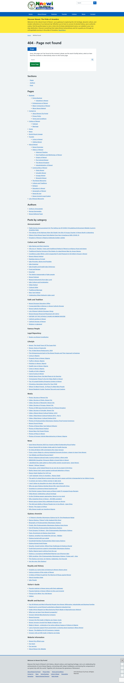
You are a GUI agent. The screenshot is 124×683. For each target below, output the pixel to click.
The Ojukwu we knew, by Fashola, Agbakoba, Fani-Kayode (48, 559)
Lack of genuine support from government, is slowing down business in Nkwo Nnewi (56, 628)
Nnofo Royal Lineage (36, 134)
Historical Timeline (42, 152)
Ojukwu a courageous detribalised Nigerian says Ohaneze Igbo (49, 553)
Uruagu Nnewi (40, 175)
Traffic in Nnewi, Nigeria (36, 361)
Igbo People (33, 580)
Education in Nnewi (39, 188)
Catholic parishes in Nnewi (37, 319)
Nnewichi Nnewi (41, 178)
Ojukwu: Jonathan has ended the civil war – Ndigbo (45, 535)
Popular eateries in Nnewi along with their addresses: (46, 588)
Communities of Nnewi (40, 168)
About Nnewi (42, 14)
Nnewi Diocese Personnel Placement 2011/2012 (44, 314)
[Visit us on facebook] (122, 664)
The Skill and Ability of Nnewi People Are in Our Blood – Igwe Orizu (50, 504)
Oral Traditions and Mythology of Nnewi (49, 155)
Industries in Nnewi (42, 100)
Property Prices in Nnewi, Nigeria (39, 358)
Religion (35, 186)
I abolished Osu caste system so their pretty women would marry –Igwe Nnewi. (54, 463)
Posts (31, 85)
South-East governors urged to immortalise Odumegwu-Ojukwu (49, 548)
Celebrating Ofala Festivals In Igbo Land (41, 295)
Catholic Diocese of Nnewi (37, 321)
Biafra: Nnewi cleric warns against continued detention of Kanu (49, 470)
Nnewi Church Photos (36, 423)
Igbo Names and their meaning (39, 246)
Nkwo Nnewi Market (39, 108)
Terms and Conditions (39, 119)
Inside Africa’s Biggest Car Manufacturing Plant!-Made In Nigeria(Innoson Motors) (55, 609)
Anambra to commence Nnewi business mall (43, 488)
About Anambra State (36, 577)
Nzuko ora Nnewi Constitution (39, 337)
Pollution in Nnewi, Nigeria (37, 363)
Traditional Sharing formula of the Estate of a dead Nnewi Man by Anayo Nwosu (55, 251)
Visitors (31, 596)
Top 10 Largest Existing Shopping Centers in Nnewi (45, 381)
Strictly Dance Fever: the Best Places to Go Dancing (45, 376)
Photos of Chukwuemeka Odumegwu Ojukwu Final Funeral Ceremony (51, 421)
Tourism (64, 14)
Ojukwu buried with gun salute (39, 538)
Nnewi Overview (38, 147)
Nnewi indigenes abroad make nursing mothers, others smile (48, 457)
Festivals (35, 124)
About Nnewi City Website (37, 649)
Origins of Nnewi (41, 157)
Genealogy (30, 676)
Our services (33, 646)
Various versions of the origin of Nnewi (41, 572)
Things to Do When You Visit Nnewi (40, 593)
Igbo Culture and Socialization (38, 282)
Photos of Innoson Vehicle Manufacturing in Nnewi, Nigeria (48, 436)
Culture (74, 14)
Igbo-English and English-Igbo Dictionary (42, 267)
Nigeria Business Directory (42, 676)
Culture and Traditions (40, 183)
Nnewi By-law (37, 193)
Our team (32, 644)
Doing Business (37, 98)
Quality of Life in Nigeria (37, 371)
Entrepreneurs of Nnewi (40, 103)
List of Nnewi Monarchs (36, 199)
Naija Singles (55, 676)
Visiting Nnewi (37, 142)
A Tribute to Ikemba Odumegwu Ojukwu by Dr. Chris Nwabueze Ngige (51, 517)
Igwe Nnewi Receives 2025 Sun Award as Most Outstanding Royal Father (52, 444)
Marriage (35, 126)
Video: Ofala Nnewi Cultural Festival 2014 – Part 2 (45, 415)
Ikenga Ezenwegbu (35, 211)
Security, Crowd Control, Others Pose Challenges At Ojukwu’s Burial (50, 546)
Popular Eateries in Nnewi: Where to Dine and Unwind (46, 591)
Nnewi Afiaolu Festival (36, 256)
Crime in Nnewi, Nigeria (36, 368)
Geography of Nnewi (39, 191)
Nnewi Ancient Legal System (42, 196)
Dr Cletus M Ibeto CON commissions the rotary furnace (46, 450)
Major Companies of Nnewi (41, 106)
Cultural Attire (33, 287)
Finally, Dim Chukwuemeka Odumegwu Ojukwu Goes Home (48, 525)
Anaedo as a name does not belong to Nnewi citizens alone (48, 570)
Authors (32, 83)
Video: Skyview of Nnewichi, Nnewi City (41, 403)
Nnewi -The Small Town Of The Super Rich (42, 345)
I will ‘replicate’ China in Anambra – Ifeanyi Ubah (44, 475)
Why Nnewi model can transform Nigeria (42, 509)
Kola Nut (32, 272)
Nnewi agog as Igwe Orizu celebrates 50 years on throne (47, 501)
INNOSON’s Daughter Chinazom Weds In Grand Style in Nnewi (49, 460)
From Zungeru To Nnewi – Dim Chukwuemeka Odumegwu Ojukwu (50, 530)
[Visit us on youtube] (122, 675)
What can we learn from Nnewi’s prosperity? (43, 612)
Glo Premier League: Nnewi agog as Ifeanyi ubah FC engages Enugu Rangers (53, 491)
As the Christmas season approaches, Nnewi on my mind (47, 496)
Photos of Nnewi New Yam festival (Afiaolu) (43, 426)
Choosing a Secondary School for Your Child (43, 384)
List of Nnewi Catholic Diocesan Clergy (41, 311)
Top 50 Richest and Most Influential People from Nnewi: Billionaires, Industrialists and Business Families (61, 604)
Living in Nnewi (37, 139)
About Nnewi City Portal (40, 113)
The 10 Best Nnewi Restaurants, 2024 (41, 350)
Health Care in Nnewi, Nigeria (38, 366)
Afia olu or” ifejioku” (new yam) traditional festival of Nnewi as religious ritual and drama (58, 249)
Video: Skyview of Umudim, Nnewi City (41, 410)
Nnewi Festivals (34, 277)
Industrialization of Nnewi (44, 165)
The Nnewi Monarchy (39, 180)
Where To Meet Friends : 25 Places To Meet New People (47, 386)
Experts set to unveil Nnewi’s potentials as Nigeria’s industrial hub (50, 607)
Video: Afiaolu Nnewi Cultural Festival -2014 (43, 413)
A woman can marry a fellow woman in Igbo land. (45, 481)
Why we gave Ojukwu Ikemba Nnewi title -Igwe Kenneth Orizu (49, 486)
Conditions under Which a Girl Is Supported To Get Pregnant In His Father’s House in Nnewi (58, 254)
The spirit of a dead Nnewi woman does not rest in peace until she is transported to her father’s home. (61, 478)
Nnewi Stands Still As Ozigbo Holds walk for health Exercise (48, 447)
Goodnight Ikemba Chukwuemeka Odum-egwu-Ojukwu (47, 541)
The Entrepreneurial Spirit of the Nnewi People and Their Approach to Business (54, 353)
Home (31, 14)
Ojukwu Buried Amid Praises (38, 543)
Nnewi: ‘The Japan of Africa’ (38, 506)
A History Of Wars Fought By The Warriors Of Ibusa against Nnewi (50, 575)
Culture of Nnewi (34, 121)
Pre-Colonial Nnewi (42, 160)
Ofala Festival (33, 285)
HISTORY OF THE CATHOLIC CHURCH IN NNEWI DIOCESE (47, 316)
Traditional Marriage (35, 290)
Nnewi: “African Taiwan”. (37, 465)
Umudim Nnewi (41, 173)
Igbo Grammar (33, 264)
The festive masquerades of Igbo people (42, 274)
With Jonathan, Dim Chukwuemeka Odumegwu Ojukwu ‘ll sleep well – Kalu (53, 556)
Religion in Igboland (35, 324)
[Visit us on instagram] (122, 671)
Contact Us (32, 111)
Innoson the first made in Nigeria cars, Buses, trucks (45, 620)
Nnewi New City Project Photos (39, 431)
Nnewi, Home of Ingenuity (37, 348)
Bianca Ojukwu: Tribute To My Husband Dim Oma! (45, 520)
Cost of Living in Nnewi (36, 374)
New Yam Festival (34, 292)
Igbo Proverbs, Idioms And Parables (40, 261)
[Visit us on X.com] (122, 668)
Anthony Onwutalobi (36, 209)
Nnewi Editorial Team (36, 214)
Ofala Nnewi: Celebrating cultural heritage (42, 494)
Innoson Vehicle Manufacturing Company (42, 615)
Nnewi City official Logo (36, 641)
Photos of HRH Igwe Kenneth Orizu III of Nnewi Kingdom (47, 408)
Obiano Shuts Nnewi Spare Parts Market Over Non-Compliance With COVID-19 (54, 235)
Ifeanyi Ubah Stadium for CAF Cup (40, 473)
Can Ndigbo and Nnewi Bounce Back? (41, 455)
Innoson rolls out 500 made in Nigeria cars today (44, 633)
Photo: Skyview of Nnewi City (38, 397)
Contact (92, 14)
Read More (62, 30)
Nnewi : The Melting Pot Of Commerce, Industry (44, 630)
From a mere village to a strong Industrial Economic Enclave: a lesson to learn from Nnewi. (57, 452)
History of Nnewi (38, 150)
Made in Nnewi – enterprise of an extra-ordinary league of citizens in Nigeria (53, 625)
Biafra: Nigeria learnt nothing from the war (43, 551)
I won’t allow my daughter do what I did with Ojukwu (46, 483)
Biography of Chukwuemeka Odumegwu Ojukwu (45, 523)
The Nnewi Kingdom (42, 162)
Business (54, 14)
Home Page (35, 64)
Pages (32, 80)
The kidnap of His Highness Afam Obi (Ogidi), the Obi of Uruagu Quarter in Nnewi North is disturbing (61, 232)
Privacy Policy (37, 116)
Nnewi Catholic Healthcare (37, 308)
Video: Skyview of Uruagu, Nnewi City (41, 405)
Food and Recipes (34, 269)
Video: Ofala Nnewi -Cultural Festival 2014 (42, 418)
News (83, 14)
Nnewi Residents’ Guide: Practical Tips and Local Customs (47, 389)
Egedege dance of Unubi (37, 259)
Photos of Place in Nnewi (37, 434)
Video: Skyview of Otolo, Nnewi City (40, 400)
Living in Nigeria (34, 356)
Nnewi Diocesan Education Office (39, 303)
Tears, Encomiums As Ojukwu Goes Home (42, 533)
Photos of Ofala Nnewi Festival (39, 428)
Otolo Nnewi (40, 170)
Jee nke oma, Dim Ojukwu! (37, 561)
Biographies (64, 674)
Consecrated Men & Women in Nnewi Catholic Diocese (46, 306)
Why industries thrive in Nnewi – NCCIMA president (45, 499)
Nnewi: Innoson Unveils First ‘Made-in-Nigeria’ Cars (45, 622)
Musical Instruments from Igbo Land (40, 280)
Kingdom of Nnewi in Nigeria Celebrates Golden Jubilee (47, 238)
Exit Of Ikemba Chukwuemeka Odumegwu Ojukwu (45, 528)
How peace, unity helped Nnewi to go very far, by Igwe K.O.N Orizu (50, 468)
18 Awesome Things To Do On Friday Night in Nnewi (46, 379)
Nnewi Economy (34, 617)
